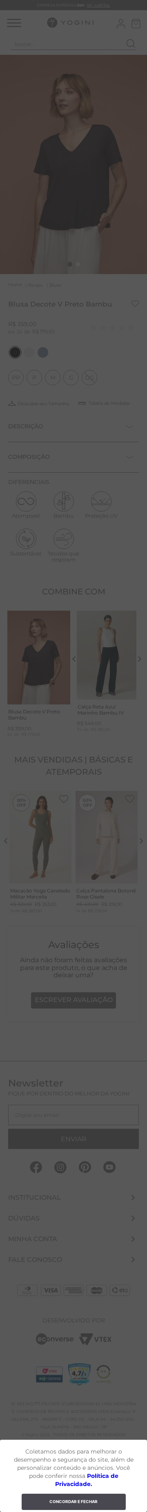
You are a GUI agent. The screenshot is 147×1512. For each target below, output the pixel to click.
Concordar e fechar (73, 1501)
